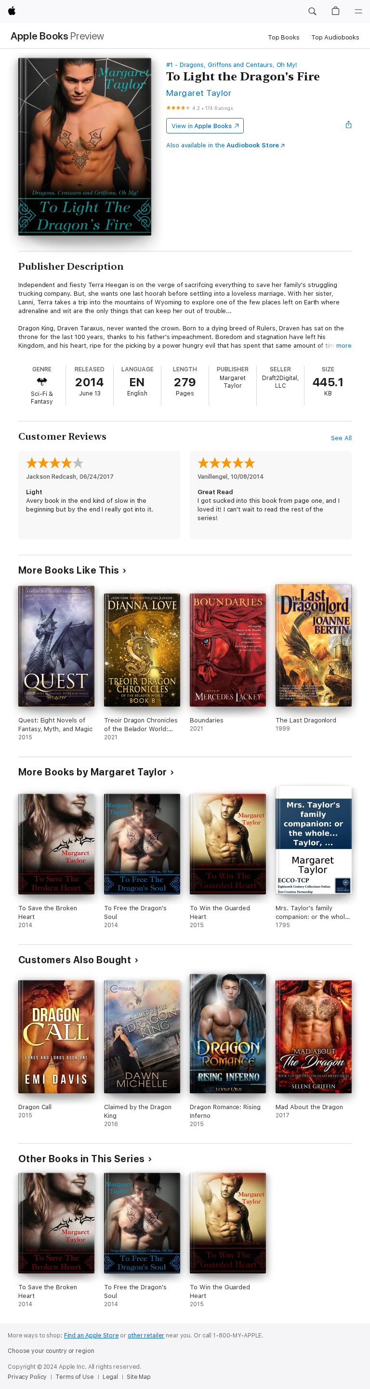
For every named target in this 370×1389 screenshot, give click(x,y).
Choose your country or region (51, 1351)
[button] (312, 11)
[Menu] (358, 11)
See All (341, 438)
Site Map (139, 1377)
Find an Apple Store (91, 1335)
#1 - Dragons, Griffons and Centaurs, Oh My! (231, 64)
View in (202, 126)
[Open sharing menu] (349, 126)
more (344, 345)
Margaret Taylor (198, 93)
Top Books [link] (284, 37)
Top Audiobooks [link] (335, 37)
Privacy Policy (27, 1377)
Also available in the (222, 145)
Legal (110, 1377)
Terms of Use (74, 1377)
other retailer (146, 1335)
